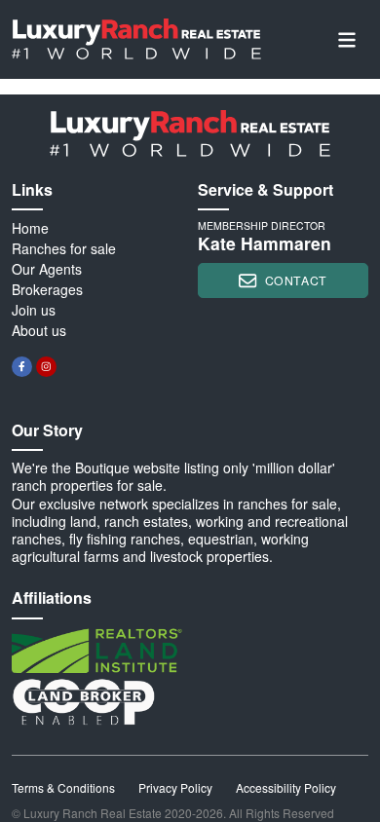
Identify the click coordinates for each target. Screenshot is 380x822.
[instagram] (46, 366)
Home (30, 228)
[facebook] (22, 366)
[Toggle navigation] (346, 39)
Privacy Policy (175, 787)
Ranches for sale (64, 248)
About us (39, 330)
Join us (34, 309)
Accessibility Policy (286, 787)
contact (296, 280)
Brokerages (47, 289)
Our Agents (47, 269)
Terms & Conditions (63, 787)
